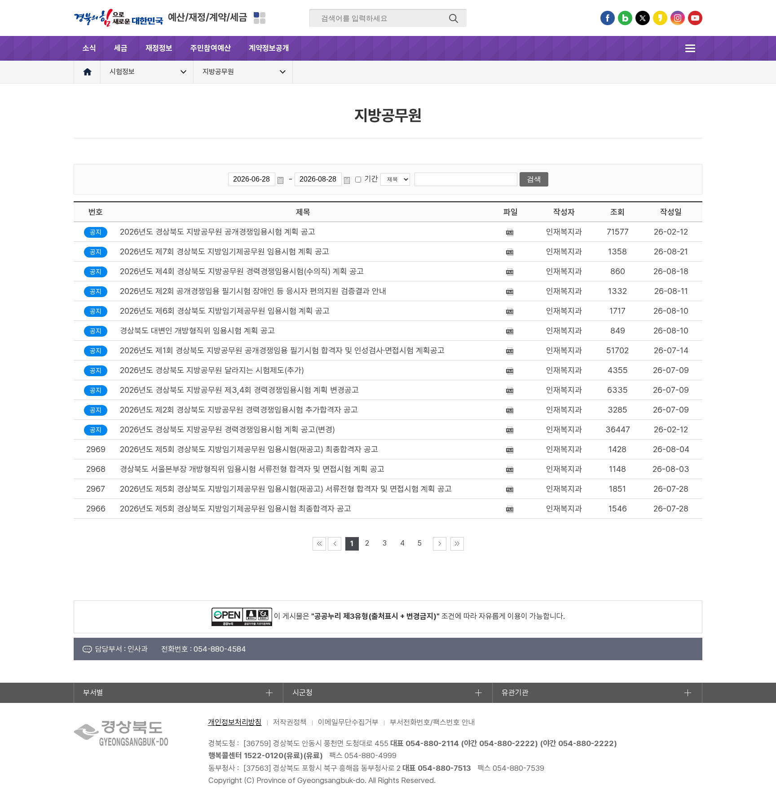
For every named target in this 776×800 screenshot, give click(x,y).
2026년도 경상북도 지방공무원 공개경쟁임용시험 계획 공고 (217, 231)
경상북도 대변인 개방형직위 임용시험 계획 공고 (197, 330)
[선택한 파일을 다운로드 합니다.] (511, 231)
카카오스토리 (660, 18)
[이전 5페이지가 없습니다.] (334, 544)
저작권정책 (290, 722)
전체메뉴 (690, 48)
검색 (453, 18)
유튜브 (695, 18)
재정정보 (159, 48)
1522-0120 (263, 755)
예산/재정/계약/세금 (207, 17)
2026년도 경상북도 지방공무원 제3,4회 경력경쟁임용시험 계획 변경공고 (239, 390)
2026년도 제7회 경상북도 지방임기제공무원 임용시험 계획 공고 (224, 251)
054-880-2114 (432, 743)
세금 (121, 48)
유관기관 (515, 692)
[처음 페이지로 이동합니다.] (319, 544)
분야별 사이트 (259, 18)
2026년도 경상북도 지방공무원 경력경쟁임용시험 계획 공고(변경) (227, 429)
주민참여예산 (210, 48)
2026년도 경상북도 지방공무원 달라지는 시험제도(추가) (212, 370)
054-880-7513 (444, 768)
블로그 (625, 18)
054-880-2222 (507, 743)
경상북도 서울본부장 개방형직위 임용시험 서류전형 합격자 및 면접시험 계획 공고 (252, 469)
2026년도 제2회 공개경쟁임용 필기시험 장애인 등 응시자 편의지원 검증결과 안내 (253, 291)
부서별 (93, 692)
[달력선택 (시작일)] (282, 179)
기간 (371, 178)
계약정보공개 (269, 48)
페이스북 (607, 18)
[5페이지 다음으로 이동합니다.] (439, 544)
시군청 (302, 692)
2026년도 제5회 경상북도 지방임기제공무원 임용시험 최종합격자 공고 (235, 508)
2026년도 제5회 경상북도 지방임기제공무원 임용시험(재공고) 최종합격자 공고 (249, 449)
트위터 (642, 18)
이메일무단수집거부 (348, 722)
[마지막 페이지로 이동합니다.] (457, 544)
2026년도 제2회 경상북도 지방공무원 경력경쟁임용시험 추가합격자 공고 (239, 409)
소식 (89, 48)
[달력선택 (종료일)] (348, 179)
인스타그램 (677, 18)
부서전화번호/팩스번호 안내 (432, 722)
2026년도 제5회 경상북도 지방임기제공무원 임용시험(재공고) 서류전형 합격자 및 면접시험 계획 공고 (286, 488)
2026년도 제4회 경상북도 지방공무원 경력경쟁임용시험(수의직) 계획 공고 (242, 271)
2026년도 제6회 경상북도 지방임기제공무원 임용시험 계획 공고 (225, 311)
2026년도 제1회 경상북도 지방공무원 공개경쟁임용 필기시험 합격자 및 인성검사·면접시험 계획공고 (282, 350)
